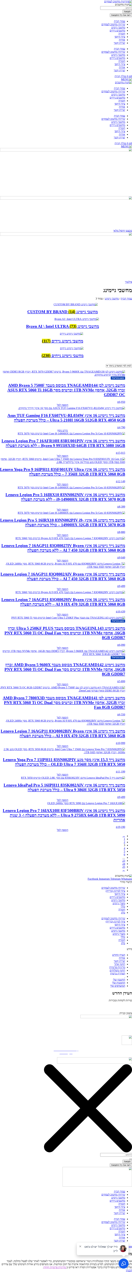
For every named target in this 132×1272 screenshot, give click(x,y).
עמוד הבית (119, 21)
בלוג (123, 912)
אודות (122, 39)
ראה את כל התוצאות (121, 15)
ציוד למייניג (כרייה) (115, 890)
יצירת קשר (119, 42)
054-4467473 (115, 1005)
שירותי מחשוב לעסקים (113, 24)
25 (123, 866)
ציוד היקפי (119, 36)
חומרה (121, 33)
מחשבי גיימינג (118, 27)
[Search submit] (130, 1159)
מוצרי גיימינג (119, 903)
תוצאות (127, 11)
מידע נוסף (62, 430)
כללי (123, 906)
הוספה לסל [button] (62, 405)
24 (123, 863)
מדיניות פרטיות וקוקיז (55, 1267)
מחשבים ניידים (117, 30)
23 (123, 860)
